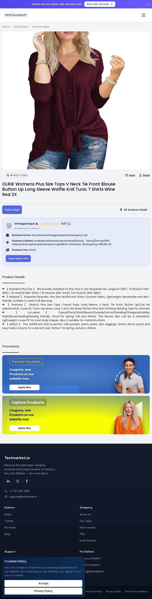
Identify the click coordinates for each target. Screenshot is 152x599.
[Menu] (144, 15)
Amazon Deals (40, 26)
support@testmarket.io (23, 496)
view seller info (18, 258)
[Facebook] (26, 481)
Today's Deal (20, 26)
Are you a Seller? (90, 558)
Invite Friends (88, 540)
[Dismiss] (147, 4)
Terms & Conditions (136, 591)
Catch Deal (12, 210)
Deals (7, 514)
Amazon (35, 228)
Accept (43, 583)
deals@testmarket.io (92, 571)
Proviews (10, 527)
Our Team (86, 521)
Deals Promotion (90, 564)
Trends (8, 521)
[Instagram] (17, 481)
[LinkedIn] (8, 481)
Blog (7, 534)
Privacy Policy (94, 591)
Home (5, 26)
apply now (24, 387)
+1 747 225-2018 (19, 491)
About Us (85, 514)
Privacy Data (113, 591)
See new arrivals (98, 4)
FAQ (82, 534)
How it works (87, 527)
